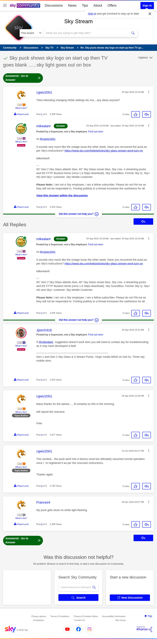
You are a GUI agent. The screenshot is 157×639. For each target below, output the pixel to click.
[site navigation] (5, 5)
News (72, 5)
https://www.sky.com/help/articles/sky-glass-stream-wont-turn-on (104, 150)
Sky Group (120, 620)
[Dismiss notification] (149, 13)
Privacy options (38, 616)
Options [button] (143, 57)
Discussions (54, 5)
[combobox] (86, 33)
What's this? (21, 108)
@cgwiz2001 (48, 139)
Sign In (147, 5)
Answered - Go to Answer (23, 77)
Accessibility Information (114, 616)
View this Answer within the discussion (62, 195)
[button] (149, 92)
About (97, 5)
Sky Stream (78, 21)
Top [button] (150, 616)
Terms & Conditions (59, 616)
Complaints (38, 620)
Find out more (95, 131)
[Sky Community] (25, 5)
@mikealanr (46, 342)
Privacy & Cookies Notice (86, 616)
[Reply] (146, 114)
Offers (112, 5)
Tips (85, 5)
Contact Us (79, 620)
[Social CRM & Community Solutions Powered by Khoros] (144, 629)
